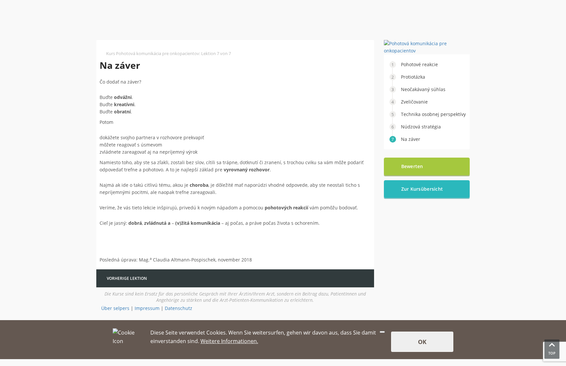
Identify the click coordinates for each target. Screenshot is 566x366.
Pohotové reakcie (419, 64)
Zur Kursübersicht (422, 189)
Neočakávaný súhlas (423, 89)
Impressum (147, 308)
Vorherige (127, 278)
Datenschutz (178, 308)
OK (422, 342)
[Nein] (382, 332)
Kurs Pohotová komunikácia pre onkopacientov (152, 53)
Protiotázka (413, 77)
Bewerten (412, 166)
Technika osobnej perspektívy (433, 114)
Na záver (410, 139)
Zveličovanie (414, 102)
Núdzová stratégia (421, 127)
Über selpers (115, 308)
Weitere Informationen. (229, 341)
